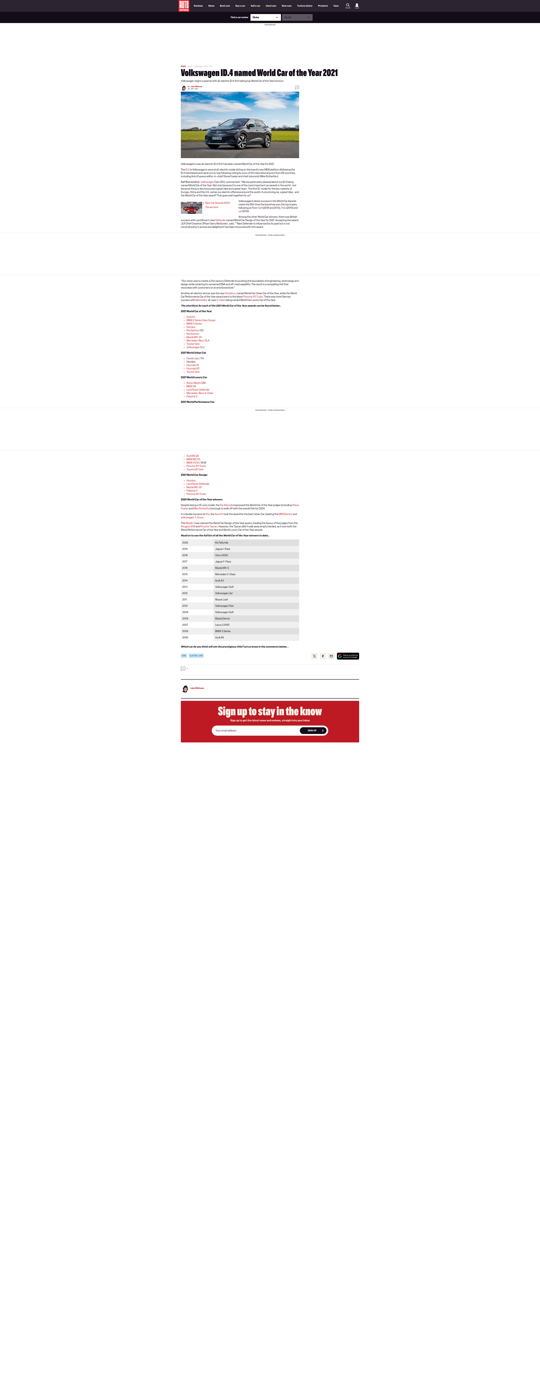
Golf (260, 207)
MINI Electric (285, 514)
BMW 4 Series (194, 323)
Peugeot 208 (188, 526)
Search (347, 8)
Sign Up (312, 730)
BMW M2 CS (193, 459)
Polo (283, 207)
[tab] (270, 669)
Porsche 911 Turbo (253, 296)
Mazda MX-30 (194, 337)
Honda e (190, 327)
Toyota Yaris (193, 343)
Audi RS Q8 (192, 456)
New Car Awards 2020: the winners (217, 205)
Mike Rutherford (202, 508)
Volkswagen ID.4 (195, 347)
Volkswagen (207, 182)
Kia (207, 514)
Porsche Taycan (208, 526)
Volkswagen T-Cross (192, 517)
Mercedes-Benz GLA (197, 340)
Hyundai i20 (192, 368)
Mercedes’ (201, 300)
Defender (220, 220)
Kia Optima (192, 330)
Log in (357, 8)
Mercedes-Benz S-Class (199, 393)
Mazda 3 (190, 523)
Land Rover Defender (198, 389)
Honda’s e (230, 293)
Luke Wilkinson (196, 87)
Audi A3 (190, 316)
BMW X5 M (192, 462)
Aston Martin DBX (196, 383)
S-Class (221, 300)
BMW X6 (191, 386)
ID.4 (187, 169)
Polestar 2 (191, 396)
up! (240, 211)
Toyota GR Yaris (194, 469)
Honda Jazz (192, 358)
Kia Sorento (192, 333)
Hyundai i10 (192, 365)
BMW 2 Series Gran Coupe (200, 320)
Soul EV (219, 514)
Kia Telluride (226, 505)
